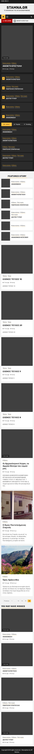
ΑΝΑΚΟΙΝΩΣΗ (11, 117)
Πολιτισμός (15, 86)
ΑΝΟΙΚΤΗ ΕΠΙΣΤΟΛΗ (19, 21)
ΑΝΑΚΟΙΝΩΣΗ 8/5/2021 (19, 237)
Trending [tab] (28, 124)
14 (22, 601)
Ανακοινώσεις (10, 77)
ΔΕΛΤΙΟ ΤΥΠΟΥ (11, 98)
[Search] (31, 16)
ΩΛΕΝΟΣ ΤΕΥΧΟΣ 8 (12, 417)
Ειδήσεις (17, 77)
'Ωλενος (5, 276)
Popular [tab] (17, 124)
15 (25, 601)
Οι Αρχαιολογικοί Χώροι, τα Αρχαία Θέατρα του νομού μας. (16, 466)
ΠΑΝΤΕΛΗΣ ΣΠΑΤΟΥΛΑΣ (14, 89)
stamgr (12, 69)
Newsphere (25, 750)
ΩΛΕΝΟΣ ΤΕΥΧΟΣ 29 (12, 325)
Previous (6, 601)
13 (18, 601)
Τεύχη (9, 276)
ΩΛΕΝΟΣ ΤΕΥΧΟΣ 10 (12, 279)
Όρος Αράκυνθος (11, 580)
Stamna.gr (17, 7)
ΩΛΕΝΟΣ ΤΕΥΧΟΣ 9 (12, 371)
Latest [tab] (7, 124)
